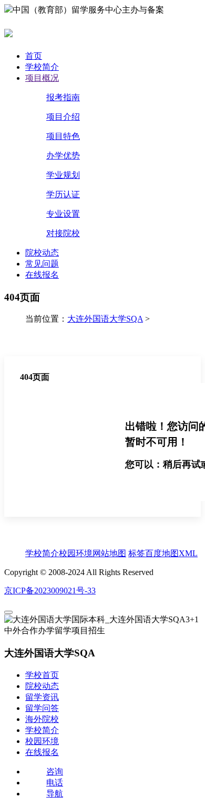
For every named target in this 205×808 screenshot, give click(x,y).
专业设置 (63, 213)
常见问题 (42, 263)
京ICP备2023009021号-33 (50, 590)
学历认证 (63, 194)
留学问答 (42, 708)
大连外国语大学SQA (105, 318)
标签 (136, 553)
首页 (33, 55)
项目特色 (63, 136)
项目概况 (42, 77)
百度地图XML (171, 553)
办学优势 (63, 155)
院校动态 (42, 252)
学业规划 (63, 175)
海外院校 (42, 719)
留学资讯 (42, 697)
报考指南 (63, 97)
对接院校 (63, 233)
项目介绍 (63, 116)
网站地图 (109, 553)
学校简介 (42, 66)
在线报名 (42, 274)
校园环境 (76, 553)
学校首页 (42, 675)
